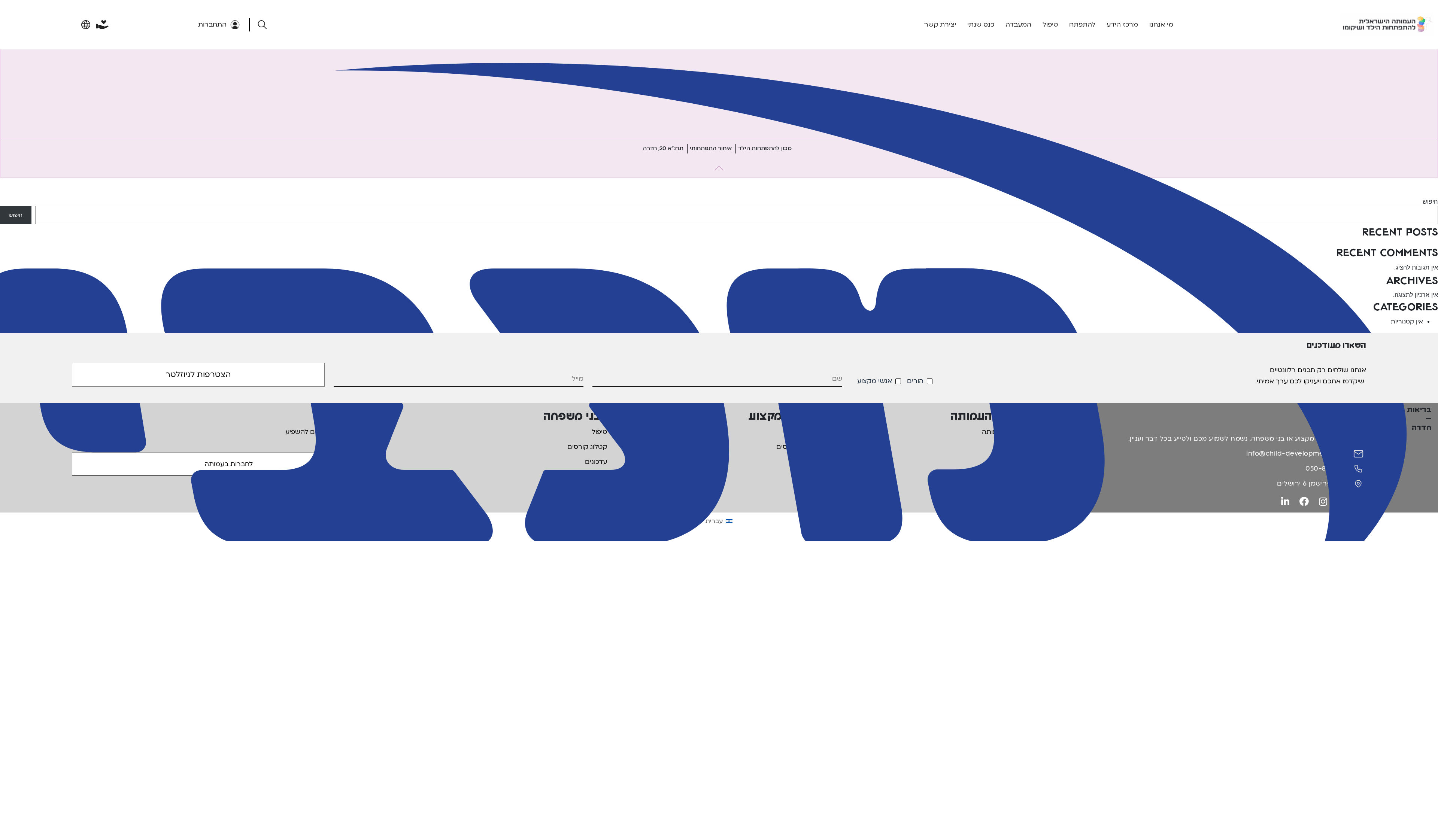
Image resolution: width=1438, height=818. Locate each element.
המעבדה (1018, 24)
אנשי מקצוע (874, 381)
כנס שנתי (980, 24)
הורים (915, 381)
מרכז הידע (1122, 24)
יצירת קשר (940, 24)
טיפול (1050, 24)
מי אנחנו (1161, 24)
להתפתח (1082, 24)
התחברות (212, 24)
